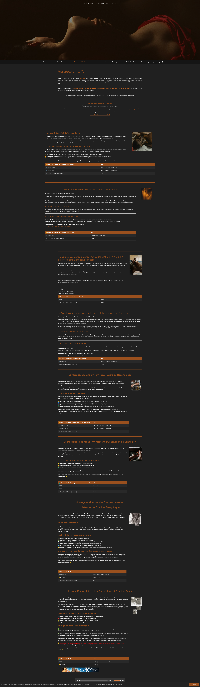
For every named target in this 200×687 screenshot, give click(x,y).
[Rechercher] (158, 62)
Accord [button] (194, 684)
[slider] (93, 680)
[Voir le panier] (162, 62)
